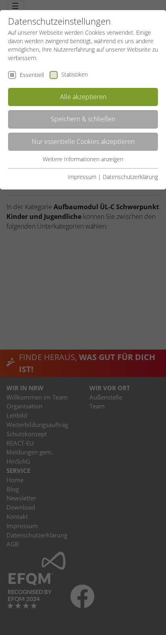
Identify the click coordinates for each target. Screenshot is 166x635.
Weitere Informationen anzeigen (83, 159)
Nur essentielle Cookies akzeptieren (83, 141)
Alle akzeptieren (83, 96)
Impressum (82, 177)
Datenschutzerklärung (130, 177)
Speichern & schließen (83, 119)
